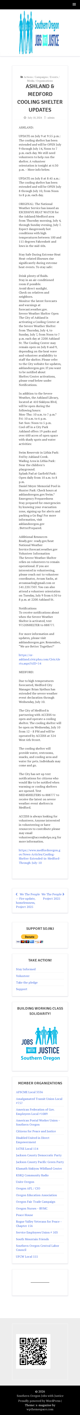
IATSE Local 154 (27, 1149)
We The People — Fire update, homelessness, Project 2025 (28, 900)
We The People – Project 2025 (52, 896)
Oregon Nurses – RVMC (31, 1208)
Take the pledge (27, 982)
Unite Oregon (25, 1182)
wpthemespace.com (40, 1409)
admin (51, 117)
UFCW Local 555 (27, 1256)
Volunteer (23, 976)
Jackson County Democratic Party (39, 1155)
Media (30, 80)
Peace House (24, 1215)
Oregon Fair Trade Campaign (35, 1202)
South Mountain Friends (32, 1239)
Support (21, 989)
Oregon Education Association (36, 1195)
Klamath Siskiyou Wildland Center (39, 1168)
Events (54, 77)
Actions (28, 77)
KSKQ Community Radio (32, 1175)
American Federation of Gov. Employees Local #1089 (35, 1111)
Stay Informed (26, 969)
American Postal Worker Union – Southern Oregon (38, 1122)
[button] (74, 4)
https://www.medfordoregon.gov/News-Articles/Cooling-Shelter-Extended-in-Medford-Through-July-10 (39, 856)
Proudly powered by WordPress (39, 1401)
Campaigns (41, 77)
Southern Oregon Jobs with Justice (40, 1396)
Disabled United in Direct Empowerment (32, 1140)
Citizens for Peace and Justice (36, 1131)
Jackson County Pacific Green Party (40, 1162)
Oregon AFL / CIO (28, 1188)
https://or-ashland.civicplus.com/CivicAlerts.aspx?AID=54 (39, 659)
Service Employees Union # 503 (37, 1232)
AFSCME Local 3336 (29, 1092)
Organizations (44, 80)
